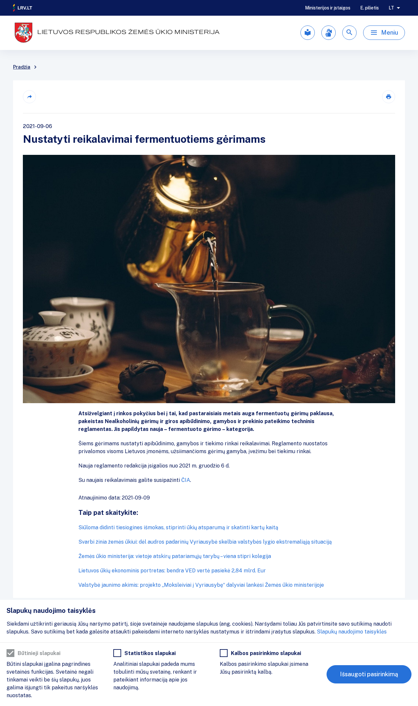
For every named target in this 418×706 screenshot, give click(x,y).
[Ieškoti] (349, 32)
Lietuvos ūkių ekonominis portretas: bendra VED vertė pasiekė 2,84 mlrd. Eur (172, 570)
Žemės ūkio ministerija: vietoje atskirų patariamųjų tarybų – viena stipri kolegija (174, 556)
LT (391, 7)
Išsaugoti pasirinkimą (369, 674)
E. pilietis (369, 7)
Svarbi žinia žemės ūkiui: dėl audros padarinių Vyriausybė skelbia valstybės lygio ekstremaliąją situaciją (205, 542)
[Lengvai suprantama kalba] (307, 32)
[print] (388, 96)
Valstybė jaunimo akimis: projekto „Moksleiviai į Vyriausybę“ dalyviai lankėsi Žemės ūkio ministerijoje (201, 585)
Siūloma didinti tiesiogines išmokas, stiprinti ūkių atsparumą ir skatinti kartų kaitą (178, 527)
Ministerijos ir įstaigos (327, 7)
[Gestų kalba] (328, 32)
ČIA (185, 480)
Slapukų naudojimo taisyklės (352, 632)
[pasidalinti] (29, 96)
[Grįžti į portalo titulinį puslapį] (23, 8)
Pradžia (21, 67)
